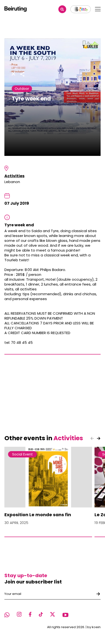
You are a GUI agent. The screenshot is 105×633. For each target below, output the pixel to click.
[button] (98, 438)
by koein (94, 627)
